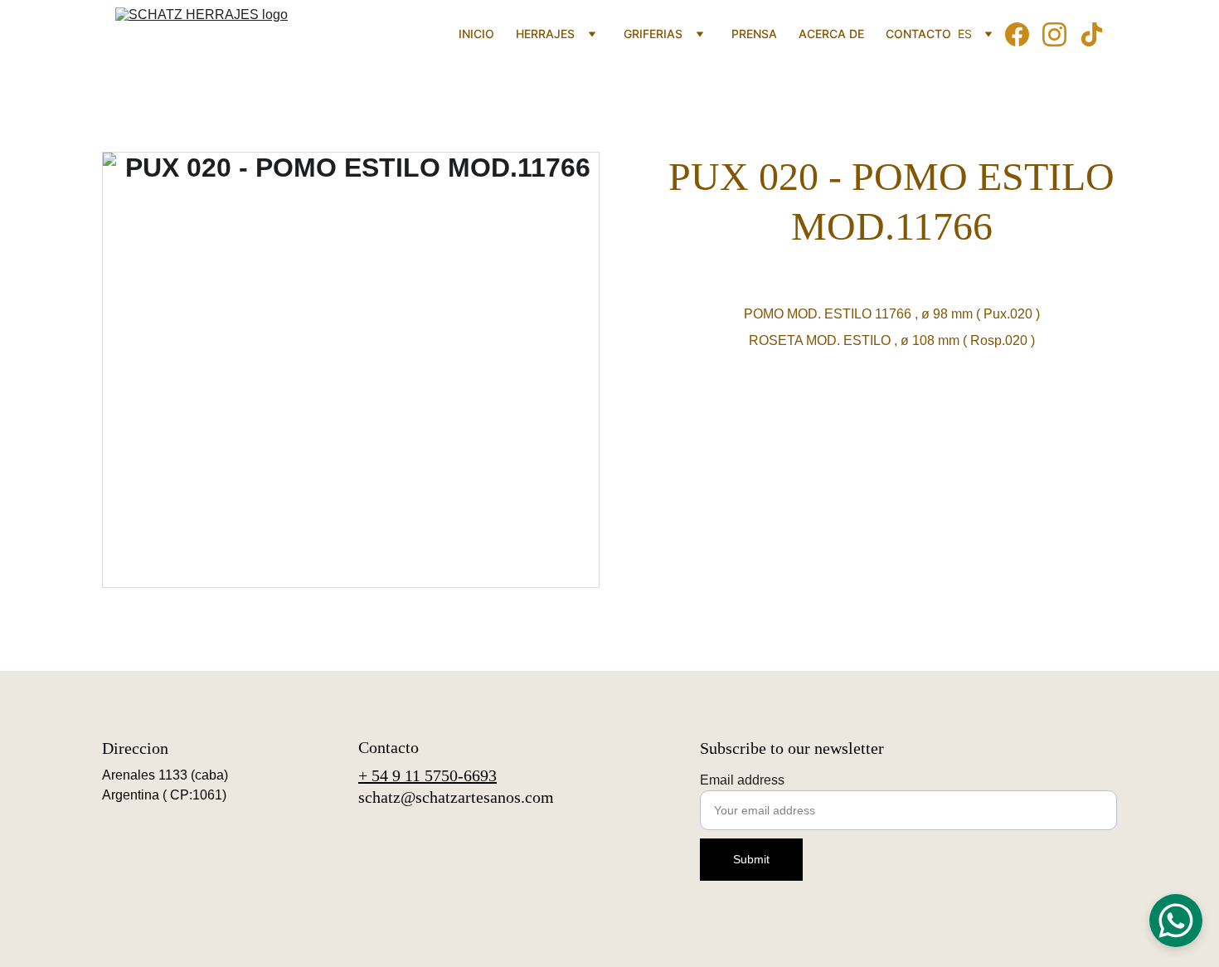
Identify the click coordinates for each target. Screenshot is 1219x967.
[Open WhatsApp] (1175, 920)
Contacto (918, 34)
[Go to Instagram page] (1061, 34)
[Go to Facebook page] (1023, 34)
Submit (751, 859)
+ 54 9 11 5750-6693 (427, 775)
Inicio (476, 34)
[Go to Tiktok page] (1092, 34)
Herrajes (545, 34)
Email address (742, 780)
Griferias (653, 34)
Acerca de (831, 34)
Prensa (754, 34)
